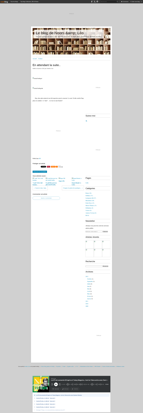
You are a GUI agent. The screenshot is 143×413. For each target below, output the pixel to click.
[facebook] (92, 2)
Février (89, 296)
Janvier (89, 299)
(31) (89, 195)
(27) (91, 198)
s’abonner (56, 388)
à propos (76, 388)
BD (40, 158)
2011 (87, 301)
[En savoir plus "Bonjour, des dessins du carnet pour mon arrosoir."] (90, 253)
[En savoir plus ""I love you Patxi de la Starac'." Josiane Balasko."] (106, 245)
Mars (88, 294)
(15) (90, 203)
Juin (88, 286)
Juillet (88, 284)
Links (87, 183)
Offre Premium (97, 366)
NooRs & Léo (27, 366)
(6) (91, 213)
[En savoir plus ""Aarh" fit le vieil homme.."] (98, 245)
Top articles (58, 366)
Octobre (89, 279)
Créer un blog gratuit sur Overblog (48, 366)
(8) (89, 208)
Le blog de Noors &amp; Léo (60, 33)
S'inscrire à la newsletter (39, 171)
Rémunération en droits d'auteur (86, 366)
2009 (87, 306)
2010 (87, 303)
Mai (88, 289)
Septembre (90, 281)
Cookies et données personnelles (108, 366)
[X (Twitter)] (95, 2)
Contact (40, 58)
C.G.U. (77, 366)
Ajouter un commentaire (46, 198)
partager (66, 388)
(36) (88, 193)
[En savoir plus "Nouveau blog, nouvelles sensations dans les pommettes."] (90, 245)
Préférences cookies (120, 366)
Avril (88, 291)
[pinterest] (97, 2)
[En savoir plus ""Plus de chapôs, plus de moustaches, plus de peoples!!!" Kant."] (98, 253)
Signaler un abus (70, 366)
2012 (87, 276)
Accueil (35, 58)
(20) (90, 200)
